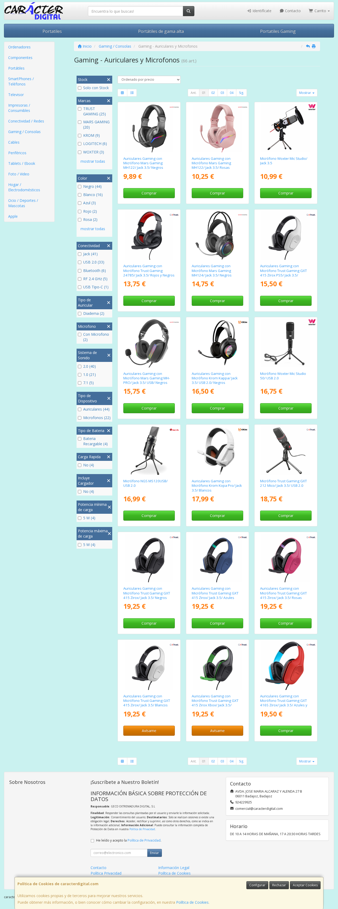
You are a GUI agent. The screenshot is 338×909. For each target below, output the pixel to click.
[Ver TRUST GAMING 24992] (286, 558)
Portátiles (16, 68)
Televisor (16, 94)
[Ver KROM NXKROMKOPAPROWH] (217, 450)
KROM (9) (91, 135)
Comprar (149, 193)
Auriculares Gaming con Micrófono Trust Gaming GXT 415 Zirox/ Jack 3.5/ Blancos (146, 701)
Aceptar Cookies (305, 885)
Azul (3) (89, 202)
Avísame (149, 730)
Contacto (292, 10)
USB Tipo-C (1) (96, 286)
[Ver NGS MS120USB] (149, 450)
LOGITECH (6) (95, 143)
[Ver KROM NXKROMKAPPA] (217, 343)
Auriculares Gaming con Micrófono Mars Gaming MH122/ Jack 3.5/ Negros (143, 163)
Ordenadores (19, 46)
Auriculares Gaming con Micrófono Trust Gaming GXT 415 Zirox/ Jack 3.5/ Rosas (283, 593)
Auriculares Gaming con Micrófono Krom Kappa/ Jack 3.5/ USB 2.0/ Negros (215, 378)
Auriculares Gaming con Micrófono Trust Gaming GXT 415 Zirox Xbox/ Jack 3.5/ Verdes (215, 703)
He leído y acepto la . (128, 840)
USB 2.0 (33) (93, 262)
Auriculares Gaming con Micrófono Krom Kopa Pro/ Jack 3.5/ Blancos (217, 486)
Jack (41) (90, 253)
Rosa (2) (90, 219)
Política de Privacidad (142, 829)
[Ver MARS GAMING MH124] (217, 235)
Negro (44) (92, 186)
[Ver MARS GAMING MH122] (149, 128)
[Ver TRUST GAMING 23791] (286, 450)
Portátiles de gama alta (161, 31)
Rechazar (279, 885)
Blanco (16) (93, 194)
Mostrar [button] (305, 92)
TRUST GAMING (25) (94, 111)
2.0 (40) (89, 366)
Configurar (257, 885)
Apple (13, 216)
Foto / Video (18, 173)
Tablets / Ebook (21, 163)
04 (231, 92)
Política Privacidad (106, 873)
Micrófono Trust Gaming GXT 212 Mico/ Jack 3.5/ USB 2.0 (283, 483)
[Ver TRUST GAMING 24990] (149, 558)
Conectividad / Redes (26, 121)
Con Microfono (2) (96, 337)
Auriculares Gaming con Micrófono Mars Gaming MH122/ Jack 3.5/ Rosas (211, 163)
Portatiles (52, 31)
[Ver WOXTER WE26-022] (286, 343)
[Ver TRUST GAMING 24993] (286, 235)
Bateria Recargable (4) (95, 441)
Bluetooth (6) (94, 270)
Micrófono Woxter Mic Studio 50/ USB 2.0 (283, 375)
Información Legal (173, 867)
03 (222, 92)
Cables (14, 142)
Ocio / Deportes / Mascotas (23, 203)
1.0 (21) (89, 374)
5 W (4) (89, 517)
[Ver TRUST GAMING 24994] (217, 665)
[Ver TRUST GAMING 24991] (217, 558)
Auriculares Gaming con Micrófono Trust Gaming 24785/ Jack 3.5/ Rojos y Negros (149, 270)
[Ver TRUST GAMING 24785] (149, 235)
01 (204, 92)
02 (213, 92)
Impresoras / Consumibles (19, 108)
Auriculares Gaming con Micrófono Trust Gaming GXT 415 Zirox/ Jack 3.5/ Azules (215, 593)
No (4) (88, 464)
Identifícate (261, 10)
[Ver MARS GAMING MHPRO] (149, 343)
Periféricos (17, 152)
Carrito (320, 10)
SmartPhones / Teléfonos (21, 81)
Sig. (241, 92)
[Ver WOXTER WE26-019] (286, 128)
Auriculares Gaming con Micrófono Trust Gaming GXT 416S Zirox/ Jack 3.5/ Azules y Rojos (283, 703)
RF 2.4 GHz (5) (95, 278)
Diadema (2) (93, 313)
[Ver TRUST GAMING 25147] (149, 665)
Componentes (20, 57)
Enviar (154, 853)
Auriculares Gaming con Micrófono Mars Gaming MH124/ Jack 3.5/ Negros (212, 270)
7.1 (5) (88, 382)
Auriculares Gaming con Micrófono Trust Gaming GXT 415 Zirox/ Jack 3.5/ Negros (146, 593)
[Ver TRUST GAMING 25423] (286, 665)
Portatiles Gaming (278, 31)
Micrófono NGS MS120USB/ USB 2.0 (145, 483)
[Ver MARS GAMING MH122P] (217, 128)
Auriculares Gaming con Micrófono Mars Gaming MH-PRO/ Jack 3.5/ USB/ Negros (146, 378)
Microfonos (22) (97, 417)
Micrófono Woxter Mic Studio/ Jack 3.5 (283, 160)
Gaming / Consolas (24, 131)
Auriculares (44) (96, 409)
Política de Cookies (192, 902)
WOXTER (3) (93, 151)
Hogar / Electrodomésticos (24, 187)
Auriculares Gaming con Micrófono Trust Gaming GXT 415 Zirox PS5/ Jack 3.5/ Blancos (283, 272)
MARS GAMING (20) (96, 124)
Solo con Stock (96, 87)
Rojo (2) (90, 211)
